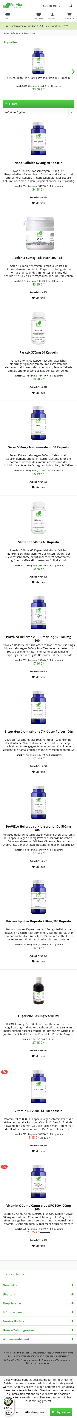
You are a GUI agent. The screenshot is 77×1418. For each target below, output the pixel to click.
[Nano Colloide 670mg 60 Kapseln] (38, 138)
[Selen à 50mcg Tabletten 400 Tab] (38, 233)
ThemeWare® (44, 1363)
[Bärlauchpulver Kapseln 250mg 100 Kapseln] (38, 897)
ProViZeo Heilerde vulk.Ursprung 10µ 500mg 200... (38, 828)
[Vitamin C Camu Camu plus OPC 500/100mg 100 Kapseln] (38, 1181)
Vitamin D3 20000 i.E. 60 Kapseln (38, 1111)
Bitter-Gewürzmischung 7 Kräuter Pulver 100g (38, 732)
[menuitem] (69, 15)
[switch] (8, 1413)
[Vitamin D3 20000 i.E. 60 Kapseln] (38, 1086)
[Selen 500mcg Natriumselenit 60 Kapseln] (38, 423)
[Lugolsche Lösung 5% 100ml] (38, 991)
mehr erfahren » (14, 1274)
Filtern (13, 104)
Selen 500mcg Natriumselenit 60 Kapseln (38, 447)
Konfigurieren (61, 1412)
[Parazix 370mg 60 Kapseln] (38, 328)
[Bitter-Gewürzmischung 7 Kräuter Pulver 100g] (38, 707)
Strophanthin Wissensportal (57, 1359)
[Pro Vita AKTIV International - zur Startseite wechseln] (19, 5)
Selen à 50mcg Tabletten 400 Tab (39, 258)
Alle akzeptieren (35, 1412)
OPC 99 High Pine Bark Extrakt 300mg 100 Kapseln (38, 78)
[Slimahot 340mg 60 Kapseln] (38, 518)
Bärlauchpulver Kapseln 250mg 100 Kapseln (38, 921)
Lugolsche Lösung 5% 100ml (38, 1016)
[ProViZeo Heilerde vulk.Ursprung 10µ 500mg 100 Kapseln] (38, 612)
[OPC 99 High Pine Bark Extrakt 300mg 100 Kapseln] (38, 61)
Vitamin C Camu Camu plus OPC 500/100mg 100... (38, 1207)
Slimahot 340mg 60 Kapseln (38, 542)
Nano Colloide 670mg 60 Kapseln (38, 163)
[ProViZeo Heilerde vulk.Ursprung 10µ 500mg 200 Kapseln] (38, 802)
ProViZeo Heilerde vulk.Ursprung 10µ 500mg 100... (38, 638)
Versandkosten (61, 1352)
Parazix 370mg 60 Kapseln (38, 352)
